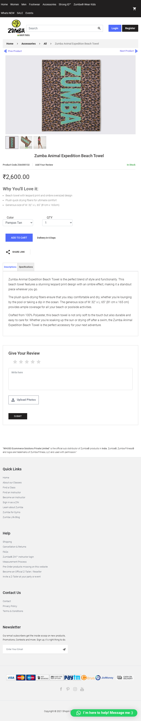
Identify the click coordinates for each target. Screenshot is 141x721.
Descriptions (10, 267)
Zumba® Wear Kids (85, 4)
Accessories (49, 4)
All (45, 43)
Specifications (26, 267)
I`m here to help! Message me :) (107, 713)
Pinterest (68, 689)
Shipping (7, 541)
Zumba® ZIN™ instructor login (18, 556)
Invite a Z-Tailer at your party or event (22, 576)
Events (29, 13)
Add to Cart (19, 237)
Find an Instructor (12, 492)
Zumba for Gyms (11, 512)
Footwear (34, 4)
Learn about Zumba (13, 507)
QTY (50, 217)
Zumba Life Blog (11, 517)
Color (10, 217)
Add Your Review (44, 164)
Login (115, 28)
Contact (7, 601)
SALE (20, 13)
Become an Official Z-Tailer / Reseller (22, 571)
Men (23, 4)
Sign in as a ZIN (11, 502)
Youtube (82, 689)
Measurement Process (15, 561)
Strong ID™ (65, 4)
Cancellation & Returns (14, 546)
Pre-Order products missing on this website (25, 566)
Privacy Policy (10, 606)
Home (4, 4)
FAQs (5, 551)
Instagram (75, 689)
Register (130, 28)
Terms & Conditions (13, 611)
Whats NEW (7, 13)
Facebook (61, 689)
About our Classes (12, 482)
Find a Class (9, 487)
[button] (134, 9)
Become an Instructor (14, 497)
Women (14, 4)
